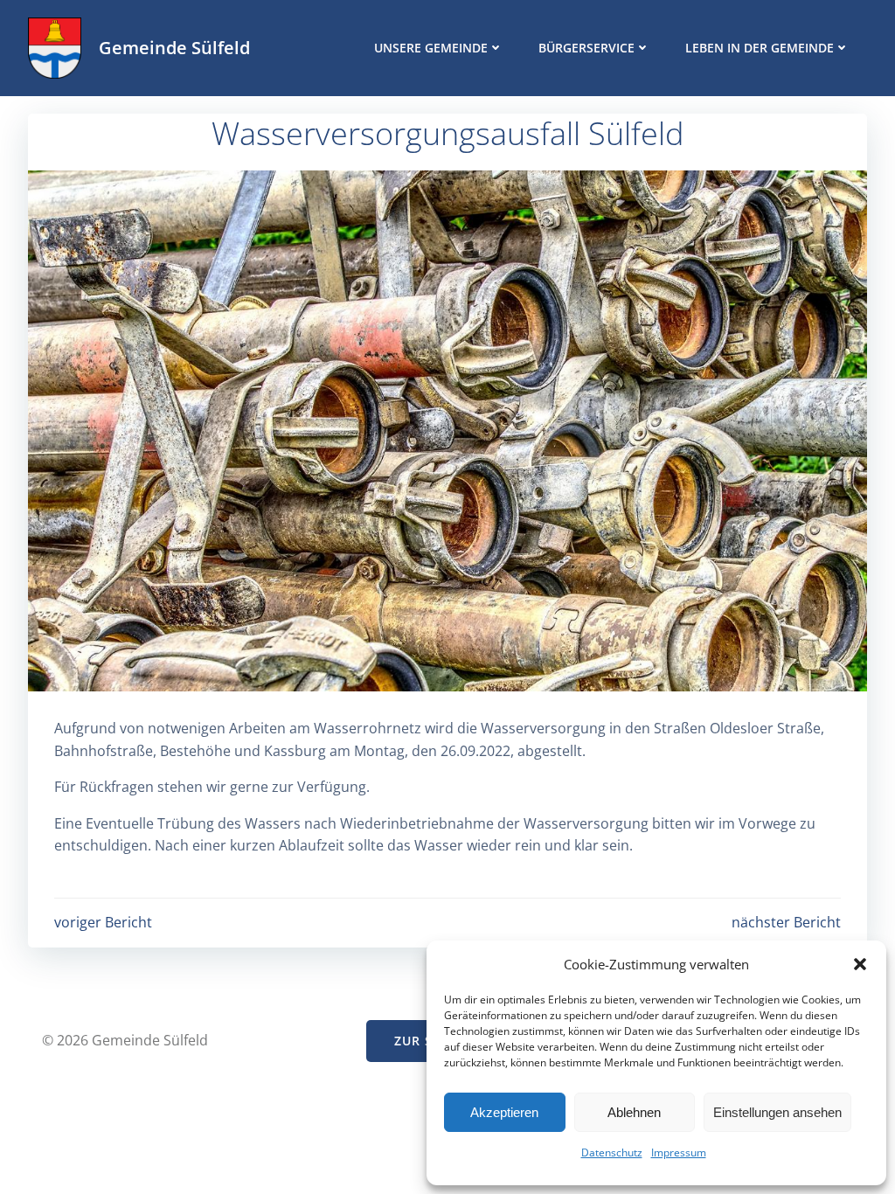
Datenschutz (611, 1152)
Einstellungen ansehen (777, 1112)
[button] (860, 964)
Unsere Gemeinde (431, 47)
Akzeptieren (504, 1112)
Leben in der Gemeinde (759, 47)
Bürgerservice (586, 47)
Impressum (678, 1152)
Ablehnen (634, 1112)
